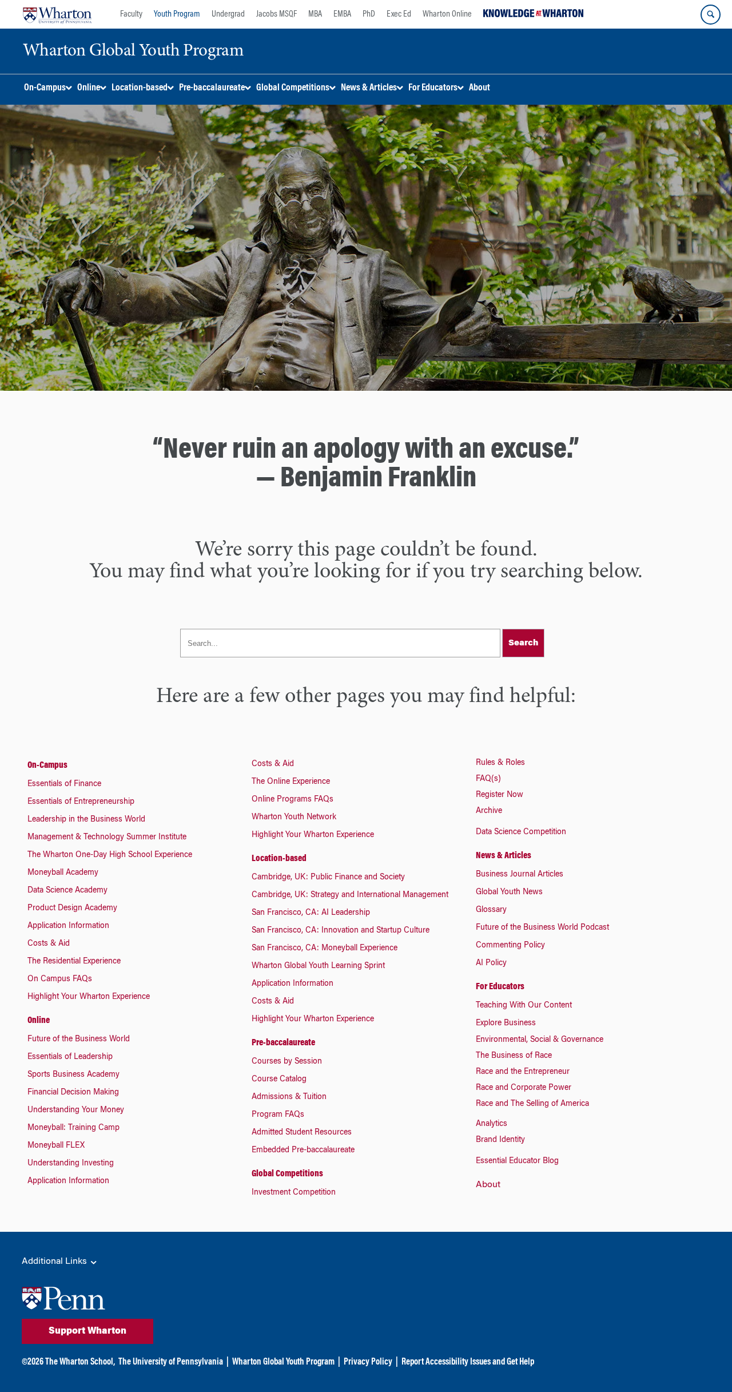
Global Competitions (287, 1174)
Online (38, 1020)
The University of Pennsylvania (170, 1362)
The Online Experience (291, 782)
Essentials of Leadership (70, 1057)
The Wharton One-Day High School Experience (109, 855)
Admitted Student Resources (302, 1133)
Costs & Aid (48, 944)
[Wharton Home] (57, 14)
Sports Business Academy (73, 1075)
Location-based (279, 858)
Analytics (491, 1124)
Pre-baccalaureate (283, 1043)
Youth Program (177, 14)
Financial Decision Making (73, 1093)
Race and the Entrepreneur (523, 1072)
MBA (315, 14)
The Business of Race (514, 1056)
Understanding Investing (70, 1164)
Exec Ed (399, 14)
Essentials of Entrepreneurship (80, 802)
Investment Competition (294, 1193)
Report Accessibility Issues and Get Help (467, 1362)
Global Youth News (509, 893)
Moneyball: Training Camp (73, 1128)
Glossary (491, 910)
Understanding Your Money (75, 1111)
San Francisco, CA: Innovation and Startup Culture (340, 931)
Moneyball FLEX (56, 1146)
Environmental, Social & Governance (539, 1040)
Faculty (131, 14)
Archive (489, 811)
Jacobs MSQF (276, 14)
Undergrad (228, 14)
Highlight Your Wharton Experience (88, 997)
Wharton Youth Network (294, 818)
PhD (369, 14)
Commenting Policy (510, 946)
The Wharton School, (80, 1362)
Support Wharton (87, 1331)
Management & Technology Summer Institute (106, 838)
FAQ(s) (488, 779)
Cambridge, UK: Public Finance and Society (328, 878)
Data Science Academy (67, 891)
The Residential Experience (74, 962)
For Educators (500, 987)
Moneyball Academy (62, 873)
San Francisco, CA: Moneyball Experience (324, 949)
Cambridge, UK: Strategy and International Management (350, 895)
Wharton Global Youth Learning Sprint (318, 966)
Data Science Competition (521, 832)
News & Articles (503, 855)
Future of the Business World (78, 1040)
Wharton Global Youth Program (283, 1362)
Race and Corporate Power (523, 1088)
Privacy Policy (368, 1362)
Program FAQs (278, 1115)
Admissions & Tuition (289, 1097)
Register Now (499, 795)
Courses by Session (287, 1062)
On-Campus (47, 765)
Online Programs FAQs (292, 800)
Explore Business (506, 1024)
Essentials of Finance (64, 784)
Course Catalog (279, 1080)
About (488, 1184)
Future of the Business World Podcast (542, 928)
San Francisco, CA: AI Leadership (311, 913)
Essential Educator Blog (517, 1161)
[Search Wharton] (711, 15)
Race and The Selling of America (532, 1104)
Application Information (68, 926)
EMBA (342, 14)
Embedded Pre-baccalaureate (303, 1151)
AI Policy (491, 963)
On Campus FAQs (59, 979)
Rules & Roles (500, 763)
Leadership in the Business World (86, 820)
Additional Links (55, 1261)
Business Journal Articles (519, 875)
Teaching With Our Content (524, 1006)
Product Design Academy (72, 909)
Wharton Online (447, 14)
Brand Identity (500, 1140)
